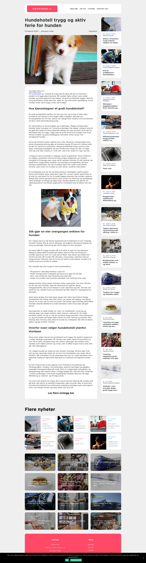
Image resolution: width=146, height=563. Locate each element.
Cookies (91, 9)
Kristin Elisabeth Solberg (111, 67)
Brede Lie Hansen (109, 289)
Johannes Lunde (47, 31)
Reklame (74, 9)
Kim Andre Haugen (109, 225)
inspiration (93, 31)
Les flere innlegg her (61, 393)
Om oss (83, 9)
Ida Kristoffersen (108, 319)
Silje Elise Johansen (109, 257)
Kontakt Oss (102, 9)
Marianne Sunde (108, 35)
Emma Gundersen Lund (111, 133)
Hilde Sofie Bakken (109, 165)
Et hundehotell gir (36, 94)
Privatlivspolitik (76, 560)
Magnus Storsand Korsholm (109, 100)
